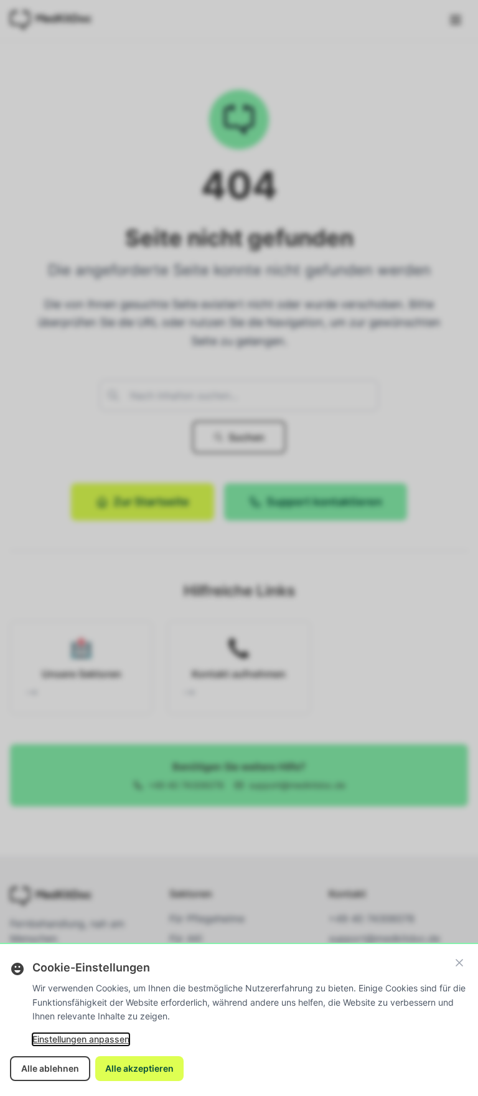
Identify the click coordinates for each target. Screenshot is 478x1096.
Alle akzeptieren (139, 1068)
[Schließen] (459, 962)
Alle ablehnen (50, 1068)
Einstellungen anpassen (80, 1039)
